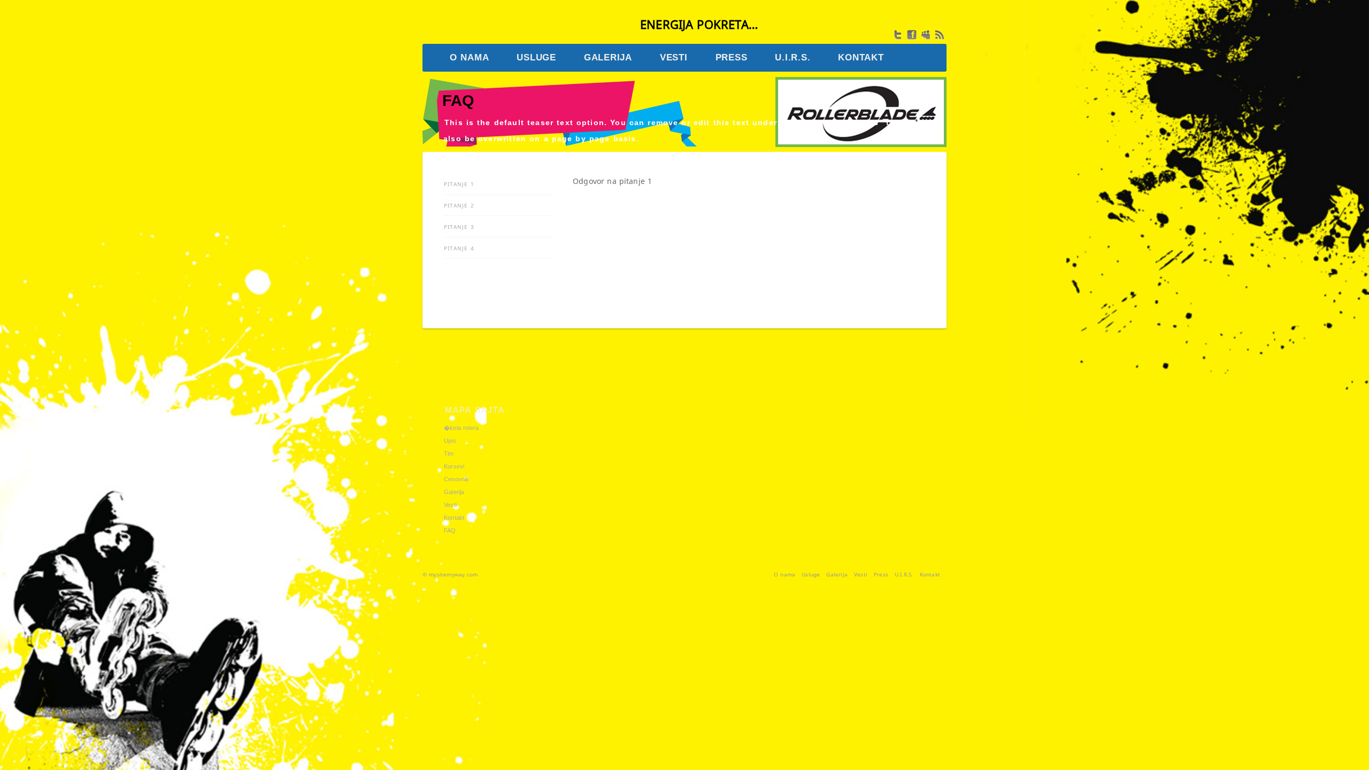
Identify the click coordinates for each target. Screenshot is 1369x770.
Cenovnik (457, 479)
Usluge (811, 574)
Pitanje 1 (459, 184)
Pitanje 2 (459, 205)
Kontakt (454, 517)
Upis (450, 440)
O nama (784, 574)
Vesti (450, 505)
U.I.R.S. (904, 574)
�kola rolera (461, 428)
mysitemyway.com (453, 574)
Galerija (454, 492)
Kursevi (454, 466)
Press (881, 574)
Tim (449, 453)
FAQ (450, 530)
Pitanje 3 (459, 226)
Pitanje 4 (459, 248)
